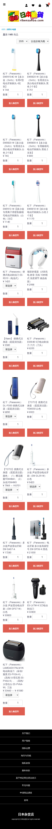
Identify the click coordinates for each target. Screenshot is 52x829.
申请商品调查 (26, 793)
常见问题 (26, 785)
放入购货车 (14, 103)
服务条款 (26, 770)
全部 (3, 29)
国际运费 (26, 748)
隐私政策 (26, 763)
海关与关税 (26, 755)
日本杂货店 (26, 814)
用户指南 (26, 741)
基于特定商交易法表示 (26, 778)
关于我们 (26, 733)
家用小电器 (11, 29)
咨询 (26, 800)
